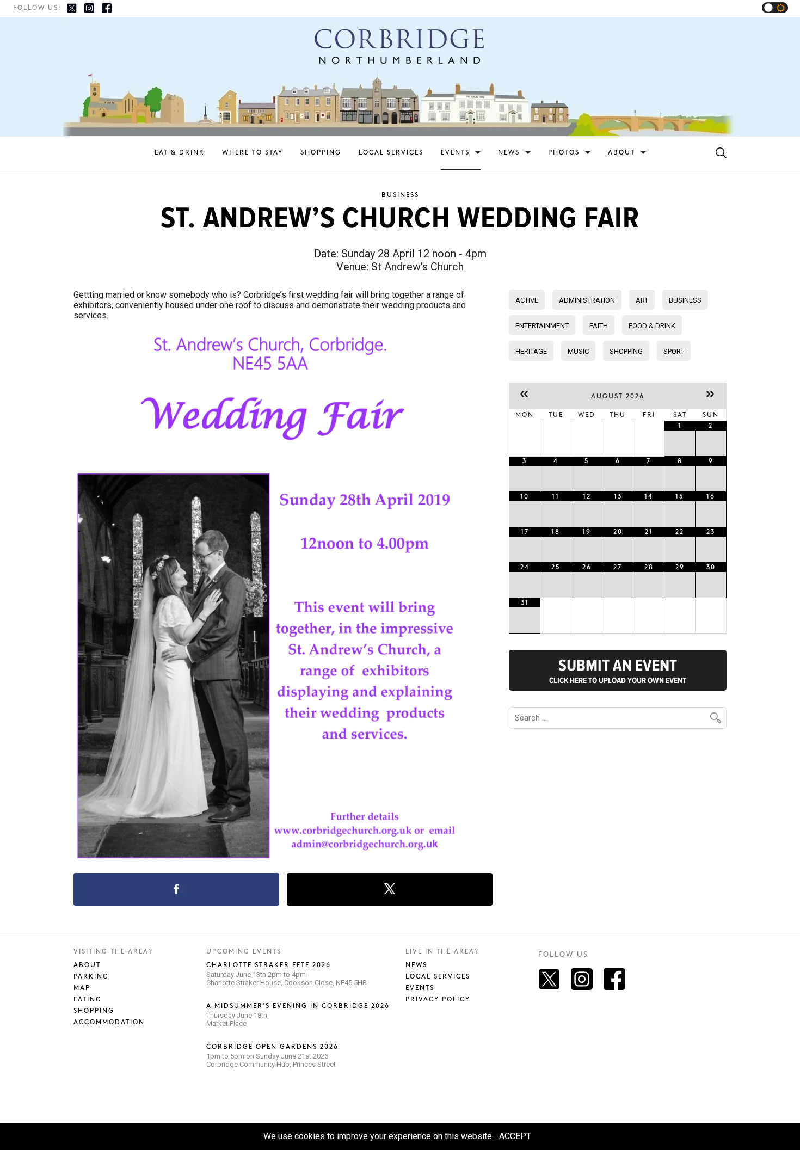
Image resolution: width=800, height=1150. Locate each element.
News (509, 153)
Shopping (320, 153)
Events (455, 153)
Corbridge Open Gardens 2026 (272, 1047)
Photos (564, 153)
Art (642, 300)
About (621, 153)
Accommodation (109, 1022)
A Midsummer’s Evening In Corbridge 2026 (298, 1006)
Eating (87, 1000)
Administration (587, 300)
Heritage (531, 351)
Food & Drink (652, 326)
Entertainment (542, 326)
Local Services (391, 153)
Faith (598, 326)
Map (81, 988)
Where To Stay (252, 153)
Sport (673, 351)
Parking (91, 977)
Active (526, 300)
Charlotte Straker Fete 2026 (268, 965)
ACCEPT (515, 1136)
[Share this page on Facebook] (176, 889)
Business (400, 195)
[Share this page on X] (390, 889)
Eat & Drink (180, 153)
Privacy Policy (437, 1000)
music (578, 351)
